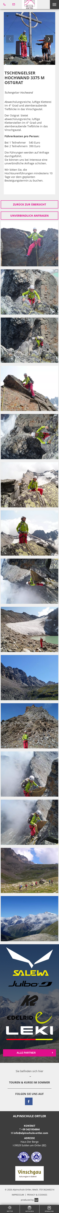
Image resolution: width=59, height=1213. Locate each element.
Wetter (10, 1211)
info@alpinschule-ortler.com (31, 1133)
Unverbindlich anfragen (29, 215)
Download (49, 1211)
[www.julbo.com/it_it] (29, 984)
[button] (54, 4)
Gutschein (29, 1211)
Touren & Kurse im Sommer (29, 1082)
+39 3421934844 (30, 1129)
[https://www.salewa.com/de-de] (29, 961)
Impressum (18, 1194)
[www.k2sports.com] (29, 1000)
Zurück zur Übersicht (29, 204)
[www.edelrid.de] (29, 1018)
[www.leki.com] (29, 1033)
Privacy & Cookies (37, 1194)
